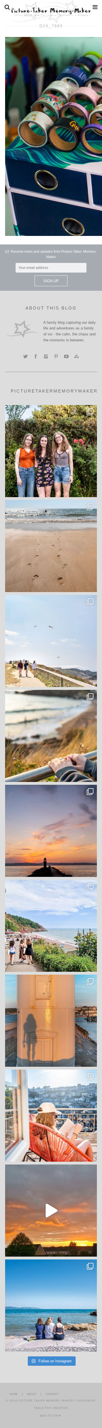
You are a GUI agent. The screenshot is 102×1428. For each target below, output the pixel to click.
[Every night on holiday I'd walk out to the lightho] (51, 1021)
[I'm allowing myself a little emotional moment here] (51, 451)
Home (13, 1394)
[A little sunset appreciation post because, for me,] (51, 831)
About (32, 1394)
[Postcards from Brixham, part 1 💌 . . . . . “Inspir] (51, 1305)
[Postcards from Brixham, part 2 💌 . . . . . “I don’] (51, 926)
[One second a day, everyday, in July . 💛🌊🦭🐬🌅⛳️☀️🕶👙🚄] (51, 1211)
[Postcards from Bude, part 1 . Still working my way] (51, 641)
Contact (52, 1394)
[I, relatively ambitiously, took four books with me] (51, 1116)
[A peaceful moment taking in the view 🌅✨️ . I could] (51, 736)
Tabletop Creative (51, 1408)
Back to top (49, 1415)
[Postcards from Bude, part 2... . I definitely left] (51, 546)
